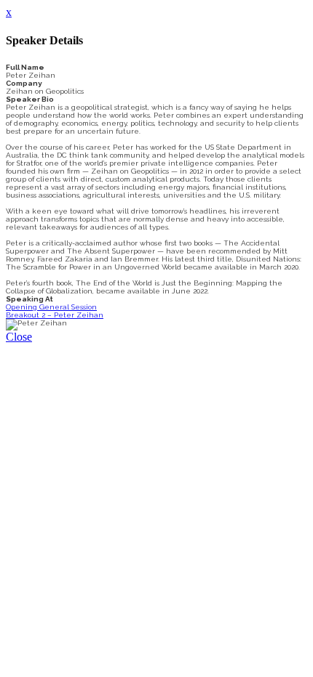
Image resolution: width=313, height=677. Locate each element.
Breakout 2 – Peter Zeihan (54, 315)
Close (19, 337)
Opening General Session (51, 307)
